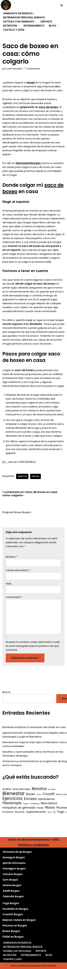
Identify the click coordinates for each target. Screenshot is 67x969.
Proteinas (7, 812)
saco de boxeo (48, 107)
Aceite (6, 789)
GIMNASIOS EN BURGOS (17, 942)
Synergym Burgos (13, 857)
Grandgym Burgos (13, 868)
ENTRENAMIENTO (34, 25)
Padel (40, 807)
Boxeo (30, 794)
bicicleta (51, 789)
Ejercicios (12, 798)
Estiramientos (46, 799)
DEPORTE (46, 21)
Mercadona (49, 803)
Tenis (49, 812)
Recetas (20, 812)
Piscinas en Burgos (14, 925)
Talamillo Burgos (12, 896)
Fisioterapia (12, 803)
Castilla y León (12, 959)
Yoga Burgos (10, 903)
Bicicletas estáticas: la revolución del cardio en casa (34, 727)
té (54, 812)
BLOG (49, 955)
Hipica (26, 803)
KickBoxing (34, 803)
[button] (34, 13)
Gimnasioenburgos (28, 163)
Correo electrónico (18, 570)
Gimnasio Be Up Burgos (17, 852)
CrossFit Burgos (12, 914)
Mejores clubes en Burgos (19, 920)
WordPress (49, 965)
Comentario (14, 597)
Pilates (50, 808)
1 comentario (33, 68)
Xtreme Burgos (11, 885)
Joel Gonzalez (14, 68)
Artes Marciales (21, 789)
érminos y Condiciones (34, 845)
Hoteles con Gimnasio (17, 951)
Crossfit (49, 794)
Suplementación (36, 812)
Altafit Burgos (10, 890)
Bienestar (13, 793)
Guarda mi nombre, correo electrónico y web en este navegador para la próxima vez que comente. (33, 646)
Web (8, 583)
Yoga (60, 812)
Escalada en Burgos (15, 909)
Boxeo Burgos (22, 512)
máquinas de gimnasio (18, 808)
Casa (39, 794)
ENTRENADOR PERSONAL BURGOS (24, 17)
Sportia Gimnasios (13, 863)
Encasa (35, 476)
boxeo (31, 82)
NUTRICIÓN (9, 955)
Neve (14, 965)
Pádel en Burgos (13, 936)
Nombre (11, 556)
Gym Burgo (9, 879)
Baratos (22, 476)
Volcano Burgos (12, 874)
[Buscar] (61, 5)
